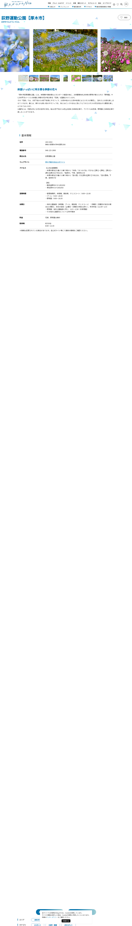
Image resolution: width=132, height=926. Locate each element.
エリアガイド (107, 3)
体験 (74, 3)
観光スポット (82, 3)
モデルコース (92, 3)
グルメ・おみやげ (58, 3)
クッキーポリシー (52, 917)
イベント (68, 3)
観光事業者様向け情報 (104, 7)
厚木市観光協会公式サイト (55, 162)
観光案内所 (77, 7)
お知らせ (52, 7)
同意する (66, 921)
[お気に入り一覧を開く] (118, 4)
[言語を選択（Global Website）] (114, 4)
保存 (125, 17)
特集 (49, 3)
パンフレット (64, 7)
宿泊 (99, 3)
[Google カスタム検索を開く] (121, 4)
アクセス (89, 7)
